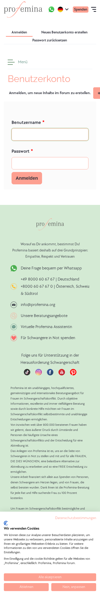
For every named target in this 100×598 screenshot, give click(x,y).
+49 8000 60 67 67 (38, 279)
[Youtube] (61, 374)
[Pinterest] (73, 374)
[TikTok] (27, 374)
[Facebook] (50, 374)
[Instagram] (38, 374)
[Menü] (12, 62)
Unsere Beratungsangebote (44, 315)
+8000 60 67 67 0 (37, 286)
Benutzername (26, 122)
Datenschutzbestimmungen (75, 518)
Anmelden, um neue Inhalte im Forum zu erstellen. (50, 92)
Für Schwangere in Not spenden (48, 338)
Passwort (20, 151)
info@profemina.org (38, 304)
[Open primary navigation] (93, 9)
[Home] (23, 9)
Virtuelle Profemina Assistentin (46, 326)
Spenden (80, 9)
